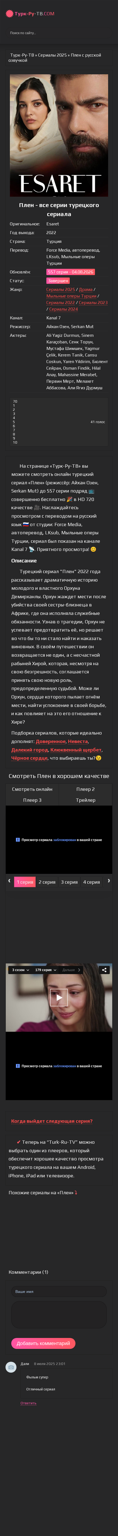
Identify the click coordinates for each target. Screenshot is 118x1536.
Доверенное (51, 741)
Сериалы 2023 (93, 302)
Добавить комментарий (43, 1343)
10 (15, 442)
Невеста (78, 741)
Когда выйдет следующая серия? (51, 1121)
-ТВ (34, 13)
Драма (85, 289)
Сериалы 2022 (60, 302)
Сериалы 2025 (60, 289)
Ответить (28, 1403)
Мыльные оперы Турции (71, 296)
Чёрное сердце (29, 758)
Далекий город (29, 750)
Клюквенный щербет (76, 750)
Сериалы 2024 (63, 309)
